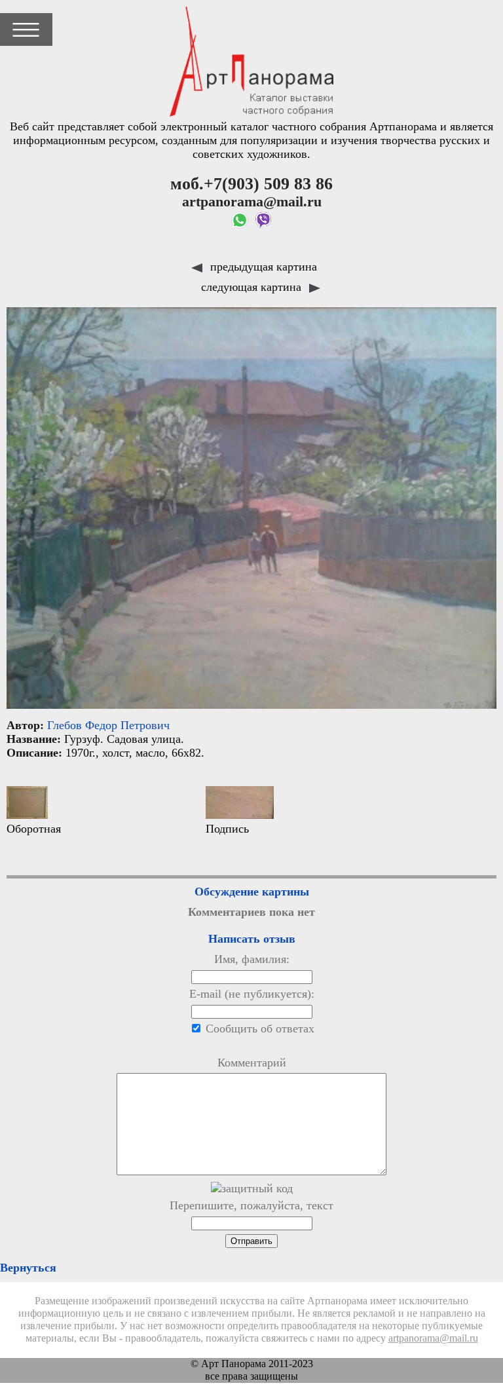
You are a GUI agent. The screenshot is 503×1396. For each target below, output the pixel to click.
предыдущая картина (262, 266)
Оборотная (34, 828)
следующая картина (253, 286)
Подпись (227, 828)
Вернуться (28, 1267)
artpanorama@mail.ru (433, 1338)
